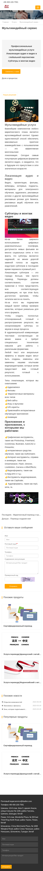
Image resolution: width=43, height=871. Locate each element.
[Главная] (6, 6)
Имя (6, 536)
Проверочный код (11, 575)
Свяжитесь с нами (12, 72)
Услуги (14, 22)
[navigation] (37, 7)
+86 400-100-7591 (10, 2)
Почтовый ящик (10, 544)
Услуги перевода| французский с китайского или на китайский (22, 654)
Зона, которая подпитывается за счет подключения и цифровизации (15, 709)
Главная (5, 22)
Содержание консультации (15, 559)
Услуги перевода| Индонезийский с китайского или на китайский (22, 682)
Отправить (13, 586)
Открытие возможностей (13, 702)
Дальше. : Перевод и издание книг (16, 519)
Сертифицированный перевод (18, 626)
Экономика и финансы (12, 706)
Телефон (8, 552)
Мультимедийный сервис (29, 22)
